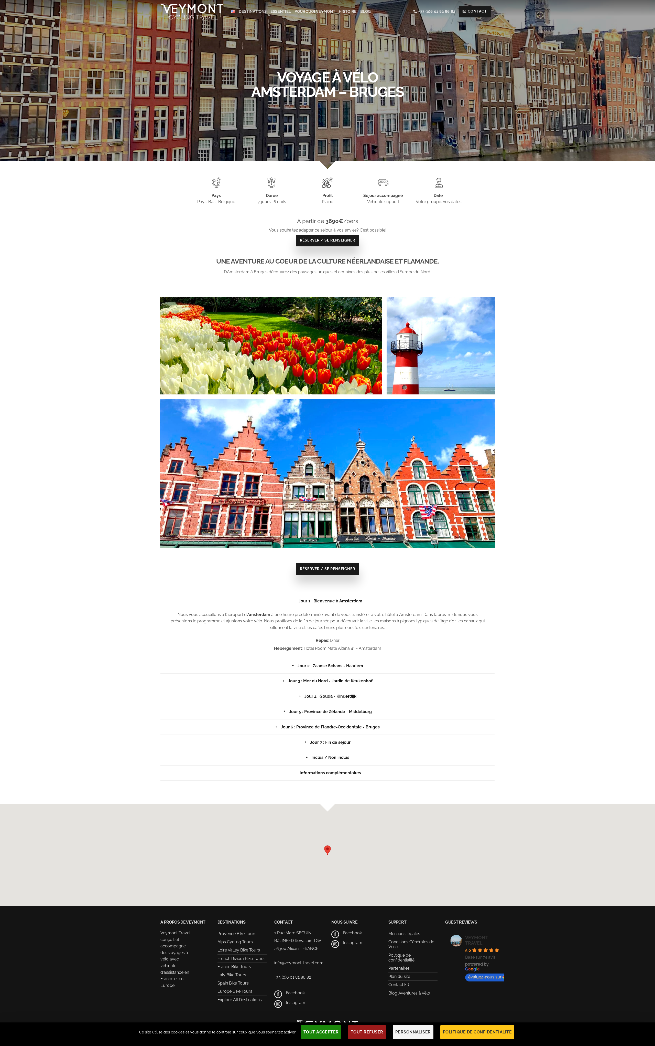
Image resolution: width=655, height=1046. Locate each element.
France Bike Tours (234, 966)
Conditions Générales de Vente (411, 944)
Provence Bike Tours (236, 933)
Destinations (253, 11)
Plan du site (399, 976)
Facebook (295, 992)
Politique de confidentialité (401, 958)
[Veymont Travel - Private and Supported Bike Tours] (191, 11)
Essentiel (280, 11)
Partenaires (399, 968)
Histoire (347, 11)
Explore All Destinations (239, 999)
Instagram (295, 1002)
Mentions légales (404, 933)
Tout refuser (367, 1032)
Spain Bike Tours (233, 983)
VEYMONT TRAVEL (476, 940)
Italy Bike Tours (231, 974)
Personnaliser (413, 1032)
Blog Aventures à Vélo (409, 993)
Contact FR (398, 984)
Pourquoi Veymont (314, 11)
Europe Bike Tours (234, 991)
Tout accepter (321, 1032)
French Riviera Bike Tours (241, 958)
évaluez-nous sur (484, 977)
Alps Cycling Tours (235, 941)
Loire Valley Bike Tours (238, 950)
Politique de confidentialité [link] (477, 1032)
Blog (365, 11)
